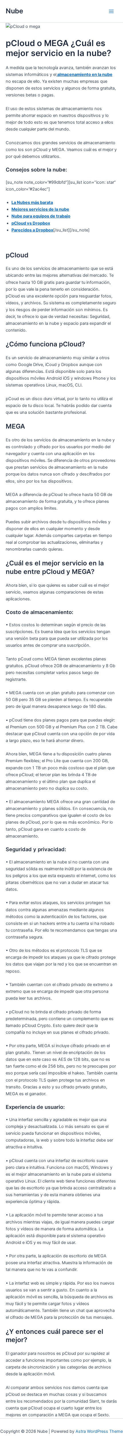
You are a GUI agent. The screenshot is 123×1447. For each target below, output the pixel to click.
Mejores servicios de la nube (40, 209)
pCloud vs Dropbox (30, 223)
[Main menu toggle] (111, 11)
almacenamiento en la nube (84, 74)
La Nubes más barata (32, 202)
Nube (14, 11)
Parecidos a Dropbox (32, 230)
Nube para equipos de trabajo (40, 216)
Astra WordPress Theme (99, 1431)
